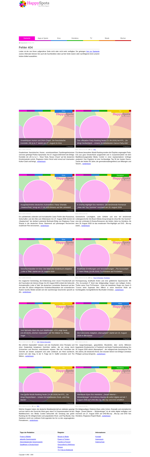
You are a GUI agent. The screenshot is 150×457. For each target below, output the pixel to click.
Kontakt (98, 436)
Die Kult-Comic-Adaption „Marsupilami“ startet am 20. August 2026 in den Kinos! (102, 334)
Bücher (123, 38)
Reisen (60, 447)
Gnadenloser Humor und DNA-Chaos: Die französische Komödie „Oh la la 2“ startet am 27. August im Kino (43, 141)
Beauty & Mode (63, 436)
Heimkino (75, 38)
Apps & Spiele (43, 38)
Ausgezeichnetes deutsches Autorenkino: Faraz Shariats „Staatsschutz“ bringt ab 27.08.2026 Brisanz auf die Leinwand (46, 206)
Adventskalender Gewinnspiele (31, 442)
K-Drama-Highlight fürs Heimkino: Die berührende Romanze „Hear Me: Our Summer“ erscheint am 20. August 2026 (101, 206)
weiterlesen (41, 161)
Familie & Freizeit (64, 442)
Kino (59, 38)
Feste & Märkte (25, 436)
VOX (38, 342)
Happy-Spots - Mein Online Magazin (34, 4)
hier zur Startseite (92, 51)
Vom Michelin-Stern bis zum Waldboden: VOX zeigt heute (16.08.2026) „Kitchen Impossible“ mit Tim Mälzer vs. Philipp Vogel (45, 333)
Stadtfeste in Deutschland (29, 444)
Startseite (26, 38)
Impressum (99, 439)
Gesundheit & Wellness (66, 444)
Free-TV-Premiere (98, 278)
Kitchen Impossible (45, 342)
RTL (95, 149)
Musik (107, 38)
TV (91, 38)
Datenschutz (99, 442)
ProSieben (107, 278)
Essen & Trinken (64, 439)
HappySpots (23, 43)
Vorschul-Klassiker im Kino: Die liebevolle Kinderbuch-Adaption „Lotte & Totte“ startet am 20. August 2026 (46, 270)
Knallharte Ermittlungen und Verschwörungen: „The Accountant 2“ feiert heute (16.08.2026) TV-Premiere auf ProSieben (102, 270)
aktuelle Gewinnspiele (28, 439)
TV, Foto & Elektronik (65, 450)
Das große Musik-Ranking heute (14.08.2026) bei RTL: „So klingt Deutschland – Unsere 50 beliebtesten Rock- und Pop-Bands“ (45, 397)
